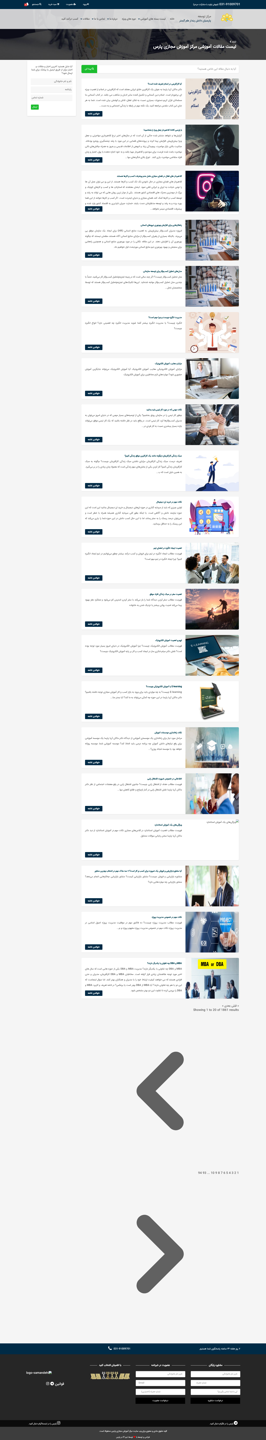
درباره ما (113, 19)
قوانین (59, 1384)
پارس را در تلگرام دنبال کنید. (221, 1424)
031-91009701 (229, 4)
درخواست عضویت (160, 1400)
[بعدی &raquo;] (160, 1332)
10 (212, 1173)
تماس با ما (99, 19)
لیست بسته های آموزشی (152, 19)
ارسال (34, 107)
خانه (172, 19)
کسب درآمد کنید (69, 19)
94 (200, 1173)
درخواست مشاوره (215, 1400)
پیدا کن (88, 69)
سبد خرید (52, 4)
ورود (85, 4)
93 (204, 1173)
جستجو (35, 4)
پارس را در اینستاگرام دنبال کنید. (42, 1424)
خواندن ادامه (94, 114)
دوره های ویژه (129, 19)
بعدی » (226, 1006)
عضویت (69, 4)
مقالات (86, 19)
